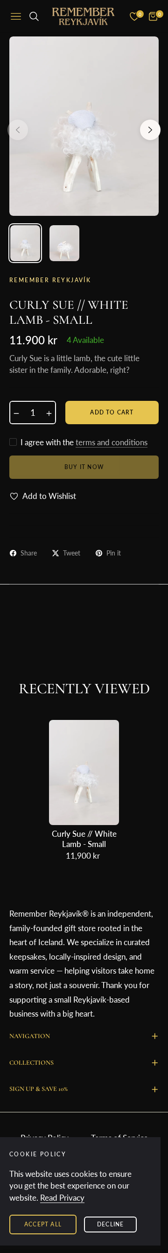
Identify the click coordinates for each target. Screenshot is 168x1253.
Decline (110, 1224)
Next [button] (150, 130)
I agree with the (84, 442)
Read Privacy (62, 1198)
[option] (84, 126)
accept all (43, 1224)
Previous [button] (17, 130)
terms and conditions (111, 442)
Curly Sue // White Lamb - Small (84, 839)
